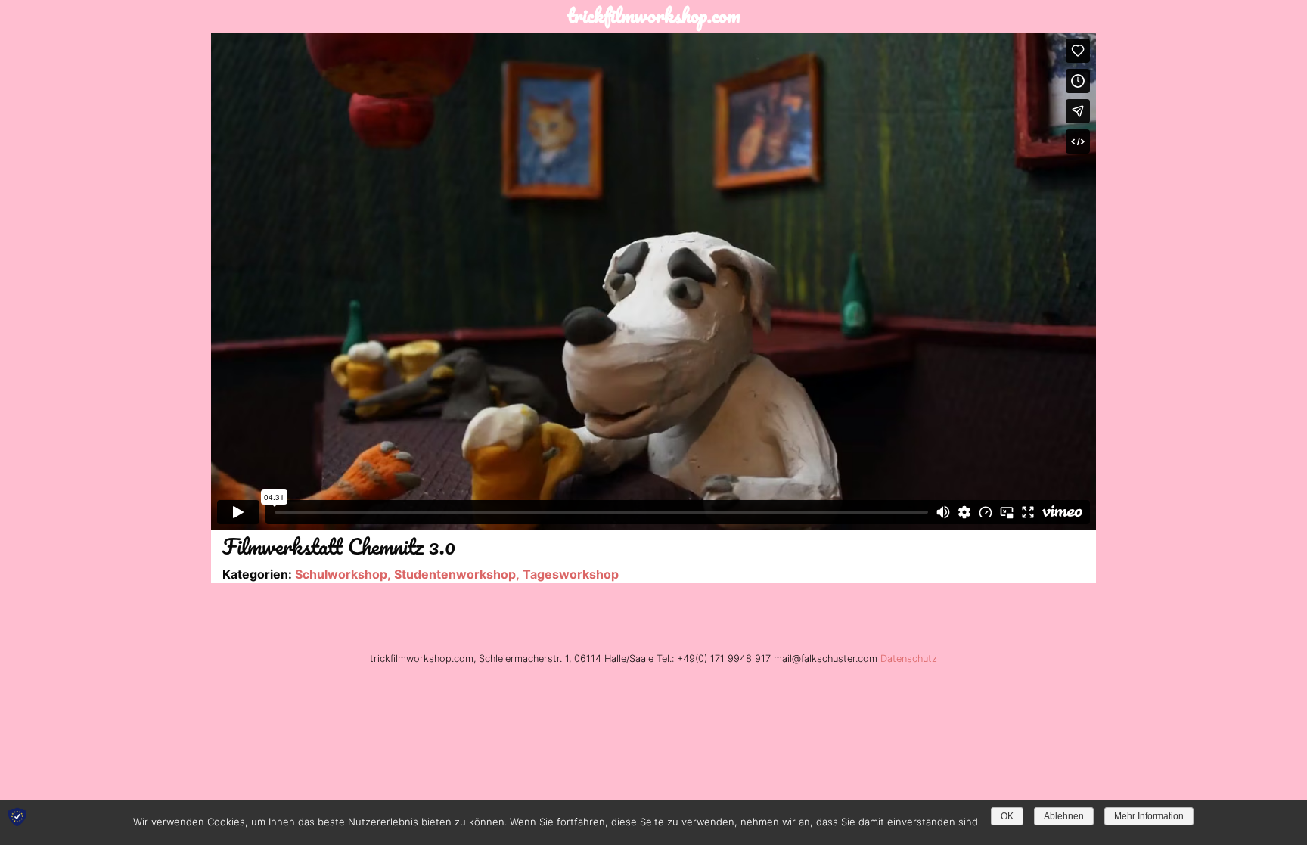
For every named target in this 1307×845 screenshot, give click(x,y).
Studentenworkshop (455, 574)
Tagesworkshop (571, 574)
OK (1007, 816)
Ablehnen (1064, 816)
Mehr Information (1149, 816)
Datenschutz (908, 658)
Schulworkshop (341, 574)
